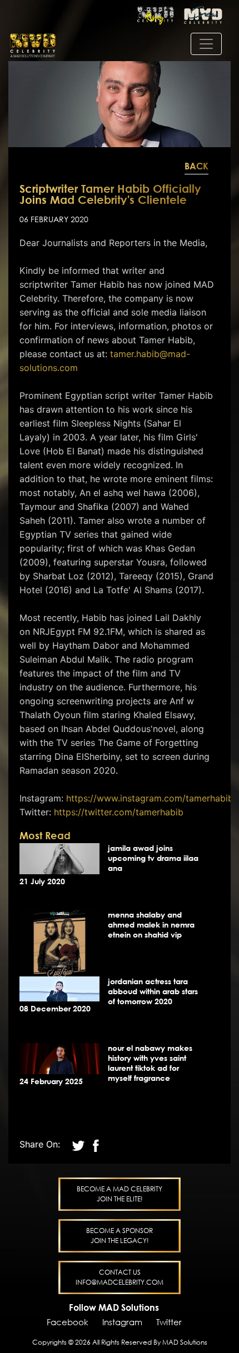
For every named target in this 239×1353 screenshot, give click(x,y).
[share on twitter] (79, 1144)
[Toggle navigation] (206, 44)
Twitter (169, 1322)
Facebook (67, 1322)
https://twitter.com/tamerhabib (118, 812)
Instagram (122, 1322)
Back (196, 166)
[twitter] (95, 1144)
